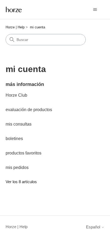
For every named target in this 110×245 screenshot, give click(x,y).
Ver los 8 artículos (21, 181)
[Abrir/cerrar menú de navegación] (94, 9)
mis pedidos (17, 167)
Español (93, 227)
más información (25, 84)
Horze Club (16, 95)
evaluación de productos (29, 109)
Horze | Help (15, 27)
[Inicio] (14, 9)
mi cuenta (37, 27)
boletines (14, 138)
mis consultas (19, 124)
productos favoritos (23, 153)
